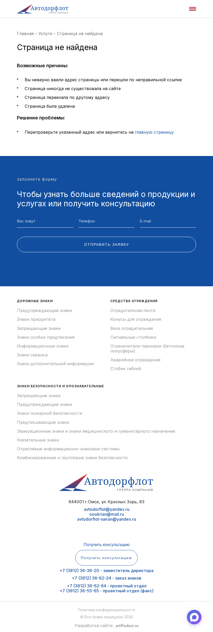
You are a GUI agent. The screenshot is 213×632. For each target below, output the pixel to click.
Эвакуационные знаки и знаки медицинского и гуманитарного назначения (96, 431)
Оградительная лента (132, 310)
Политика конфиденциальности (106, 610)
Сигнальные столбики (133, 337)
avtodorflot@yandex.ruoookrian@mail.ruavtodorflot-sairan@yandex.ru (106, 514)
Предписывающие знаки (43, 422)
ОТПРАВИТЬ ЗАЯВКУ (106, 244)
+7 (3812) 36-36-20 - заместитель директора (106, 570)
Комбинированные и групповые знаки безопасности (72, 457)
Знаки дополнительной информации (55, 363)
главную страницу (154, 132)
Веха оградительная (131, 328)
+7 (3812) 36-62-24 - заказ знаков (106, 578)
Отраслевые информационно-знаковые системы (68, 448)
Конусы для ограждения (135, 319)
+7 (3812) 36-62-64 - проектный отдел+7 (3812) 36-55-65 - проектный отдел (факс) (106, 588)
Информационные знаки (42, 346)
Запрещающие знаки (39, 328)
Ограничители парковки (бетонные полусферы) (147, 349)
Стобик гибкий (125, 368)
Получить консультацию (107, 544)
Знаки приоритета (36, 319)
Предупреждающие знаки (44, 310)
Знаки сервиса (32, 354)
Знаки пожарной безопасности (49, 413)
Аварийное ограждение (135, 359)
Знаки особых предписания (46, 337)
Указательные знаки (38, 440)
